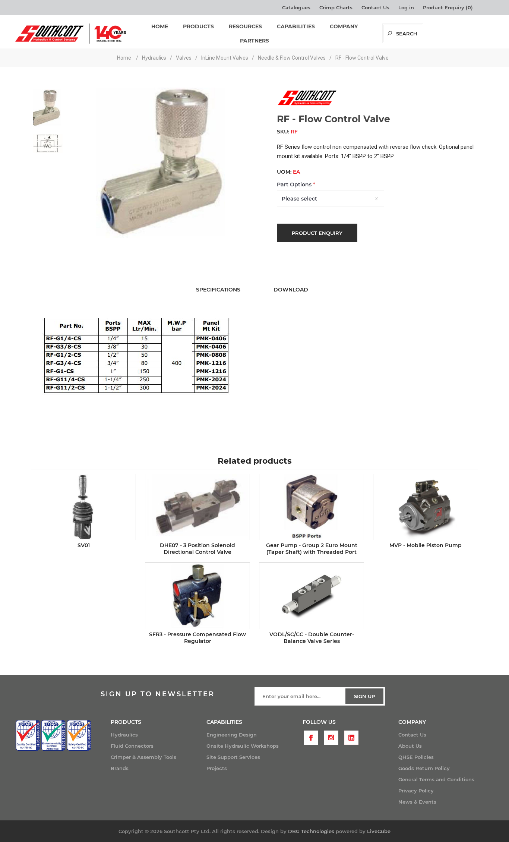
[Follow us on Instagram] (331, 738)
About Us (410, 746)
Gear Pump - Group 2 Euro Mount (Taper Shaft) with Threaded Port (311, 548)
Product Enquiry (317, 233)
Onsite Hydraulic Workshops (242, 746)
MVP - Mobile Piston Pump (425, 545)
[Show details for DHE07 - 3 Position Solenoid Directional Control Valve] (197, 507)
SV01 (84, 545)
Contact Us (375, 7)
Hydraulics (124, 735)
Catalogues (296, 7)
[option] (47, 105)
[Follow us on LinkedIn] (351, 738)
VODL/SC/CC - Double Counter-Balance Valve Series (311, 637)
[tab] (218, 289)
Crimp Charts (335, 7)
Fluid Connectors (132, 746)
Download (291, 289)
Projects (216, 768)
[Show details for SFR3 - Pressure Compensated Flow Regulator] (197, 595)
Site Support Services (233, 757)
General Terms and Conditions (436, 779)
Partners (254, 40)
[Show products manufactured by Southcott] (306, 105)
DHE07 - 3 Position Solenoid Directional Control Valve (197, 548)
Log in (406, 7)
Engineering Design (231, 735)
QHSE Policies (416, 757)
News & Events (417, 802)
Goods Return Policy (424, 768)
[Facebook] (311, 738)
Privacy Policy (416, 791)
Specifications (218, 289)
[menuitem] (158, 734)
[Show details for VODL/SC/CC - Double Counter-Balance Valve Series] (311, 595)
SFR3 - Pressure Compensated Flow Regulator (197, 637)
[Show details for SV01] (83, 507)
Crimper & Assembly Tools (143, 757)
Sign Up (364, 696)
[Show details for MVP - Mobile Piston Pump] (425, 507)
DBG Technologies (311, 831)
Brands (120, 768)
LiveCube (379, 831)
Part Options (295, 184)
